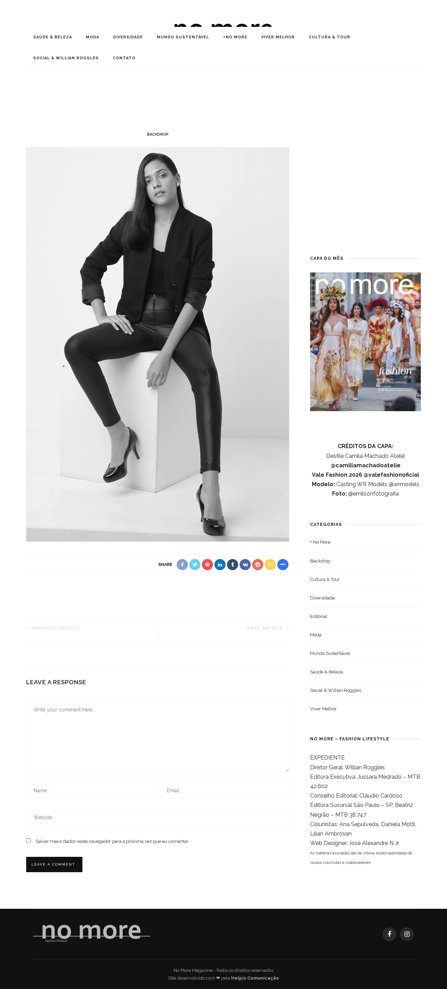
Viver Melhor (278, 37)
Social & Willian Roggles (66, 58)
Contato (124, 58)
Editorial (318, 616)
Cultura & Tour (329, 37)
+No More (235, 37)
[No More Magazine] (91, 933)
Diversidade (128, 37)
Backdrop (158, 134)
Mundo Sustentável (183, 37)
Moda (92, 37)
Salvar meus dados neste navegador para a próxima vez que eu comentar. (112, 841)
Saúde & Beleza (52, 37)
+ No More (320, 542)
